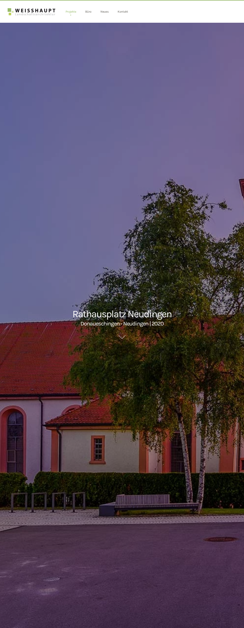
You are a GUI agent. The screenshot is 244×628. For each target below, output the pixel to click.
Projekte (71, 11)
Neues (104, 11)
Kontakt (123, 11)
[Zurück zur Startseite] (32, 11)
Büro (88, 11)
